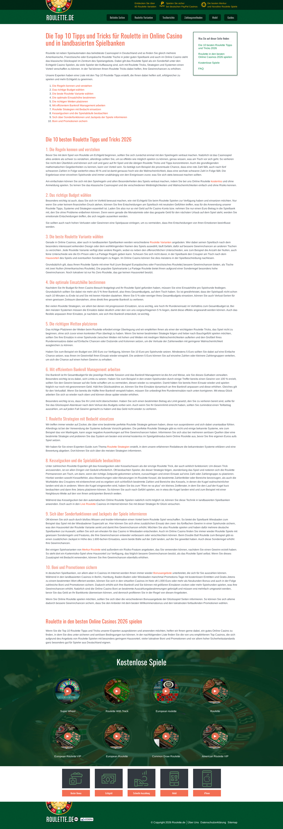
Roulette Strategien (118, 446)
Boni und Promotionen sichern (69, 121)
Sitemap (232, 822)
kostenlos (216, 181)
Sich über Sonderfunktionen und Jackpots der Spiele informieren (89, 117)
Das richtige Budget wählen (68, 89)
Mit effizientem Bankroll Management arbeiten (78, 105)
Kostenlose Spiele (209, 62)
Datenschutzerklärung (213, 822)
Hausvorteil (52, 258)
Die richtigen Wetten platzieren (70, 101)
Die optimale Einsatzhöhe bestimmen (74, 97)
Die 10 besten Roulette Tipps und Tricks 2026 (215, 47)
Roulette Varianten (160, 242)
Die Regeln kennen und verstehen (72, 85)
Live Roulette (88, 504)
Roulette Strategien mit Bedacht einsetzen (76, 109)
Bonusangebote (162, 573)
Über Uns (193, 822)
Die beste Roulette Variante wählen (72, 93)
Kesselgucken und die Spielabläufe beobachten (80, 113)
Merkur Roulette (91, 549)
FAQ (201, 68)
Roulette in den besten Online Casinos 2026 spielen (215, 55)
